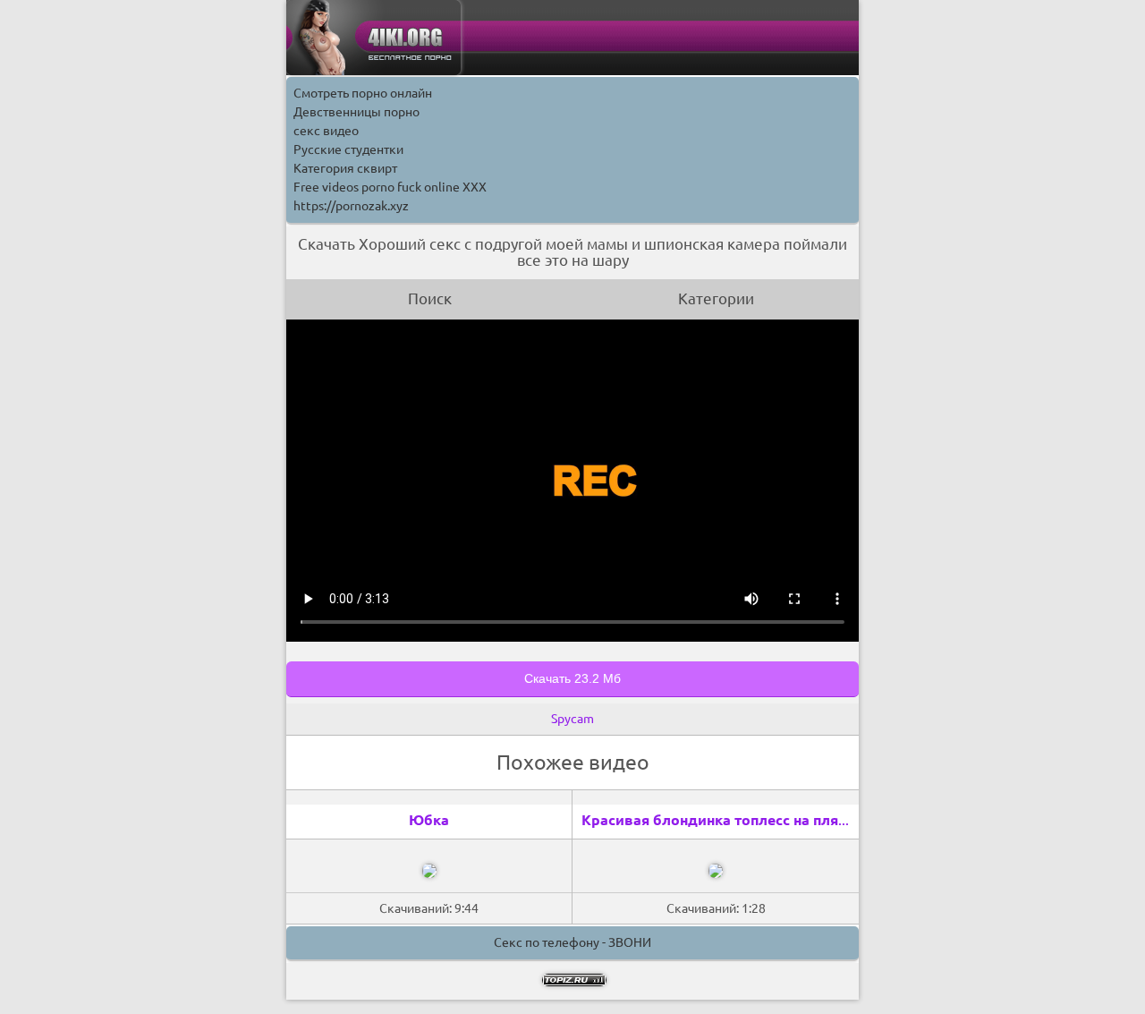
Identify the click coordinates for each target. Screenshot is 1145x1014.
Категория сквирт (345, 168)
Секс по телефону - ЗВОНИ (572, 942)
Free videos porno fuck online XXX (390, 187)
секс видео (326, 131)
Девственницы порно (356, 112)
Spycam (572, 719)
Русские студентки (348, 149)
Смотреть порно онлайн (362, 93)
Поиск (430, 298)
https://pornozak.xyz (351, 206)
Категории (716, 298)
